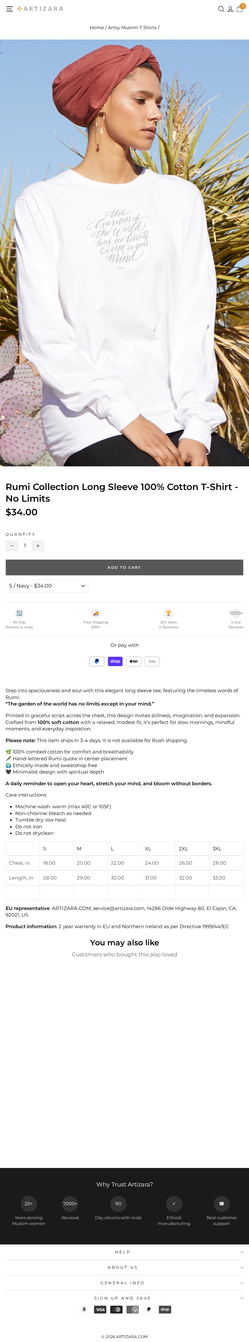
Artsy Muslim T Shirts (132, 27)
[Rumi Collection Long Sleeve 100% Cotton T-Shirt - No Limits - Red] (47, 1150)
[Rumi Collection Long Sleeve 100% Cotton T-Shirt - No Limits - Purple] (40, 1150)
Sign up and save (122, 1298)
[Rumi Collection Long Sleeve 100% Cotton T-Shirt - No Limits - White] (62, 1150)
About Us (123, 1267)
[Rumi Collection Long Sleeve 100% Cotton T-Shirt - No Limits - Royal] (55, 1150)
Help (123, 1252)
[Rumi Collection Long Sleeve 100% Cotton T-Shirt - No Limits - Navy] (32, 1150)
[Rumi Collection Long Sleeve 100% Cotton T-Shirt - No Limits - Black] (69, 1150)
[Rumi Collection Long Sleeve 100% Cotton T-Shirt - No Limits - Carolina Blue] (25, 1150)
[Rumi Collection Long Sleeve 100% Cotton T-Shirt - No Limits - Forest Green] (77, 1150)
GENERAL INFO (123, 1283)
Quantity (21, 534)
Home (97, 27)
